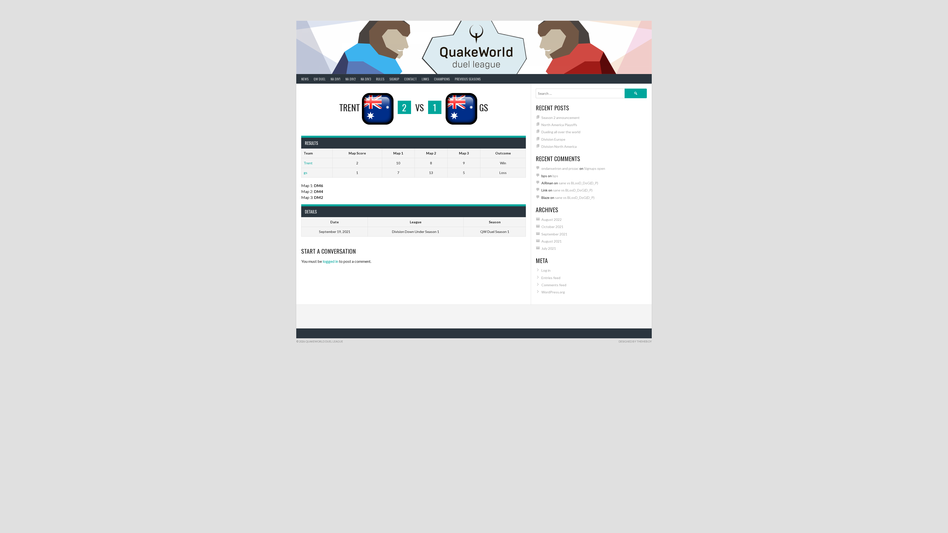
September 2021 (554, 234)
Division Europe (553, 139)
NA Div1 (335, 78)
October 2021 (552, 227)
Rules (380, 78)
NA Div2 (350, 78)
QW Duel (320, 78)
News (305, 78)
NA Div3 (366, 78)
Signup (394, 78)
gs (305, 173)
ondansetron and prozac (560, 168)
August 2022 (551, 219)
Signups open (594, 168)
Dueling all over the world (560, 132)
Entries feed (550, 278)
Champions (442, 78)
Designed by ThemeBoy (635, 341)
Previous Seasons (468, 78)
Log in (546, 270)
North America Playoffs (559, 125)
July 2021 (548, 248)
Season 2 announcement (560, 117)
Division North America (559, 146)
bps (555, 176)
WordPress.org (553, 292)
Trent (308, 163)
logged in (330, 261)
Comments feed (553, 285)
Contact (410, 78)
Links (425, 78)
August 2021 (551, 241)
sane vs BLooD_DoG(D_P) (578, 183)
